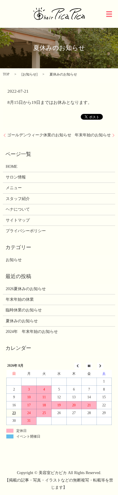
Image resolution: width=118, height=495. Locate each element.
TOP (6, 74)
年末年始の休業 (20, 299)
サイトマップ (18, 220)
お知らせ (29, 74)
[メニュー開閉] (109, 14)
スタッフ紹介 (18, 199)
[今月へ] (89, 366)
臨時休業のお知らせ (24, 310)
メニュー (14, 188)
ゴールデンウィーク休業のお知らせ (39, 135)
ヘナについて (18, 209)
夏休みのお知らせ (22, 321)
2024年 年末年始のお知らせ (32, 331)
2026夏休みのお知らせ (26, 289)
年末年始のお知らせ (93, 135)
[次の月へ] (104, 366)
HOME (11, 166)
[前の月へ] (73, 366)
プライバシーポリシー (26, 231)
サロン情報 (16, 177)
